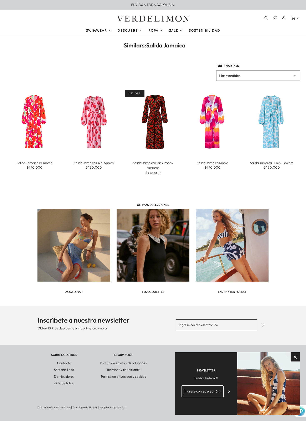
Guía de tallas (64, 383)
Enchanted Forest (232, 292)
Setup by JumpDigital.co (112, 407)
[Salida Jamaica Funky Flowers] (272, 122)
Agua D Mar (74, 292)
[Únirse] (263, 325)
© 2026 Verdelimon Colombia (54, 407)
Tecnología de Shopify (84, 407)
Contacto (64, 363)
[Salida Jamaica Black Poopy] (153, 122)
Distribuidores (64, 376)
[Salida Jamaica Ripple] (212, 122)
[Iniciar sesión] (283, 18)
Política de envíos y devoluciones (123, 363)
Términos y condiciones (123, 370)
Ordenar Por (227, 66)
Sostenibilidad (204, 30)
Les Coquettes (153, 292)
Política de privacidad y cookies (123, 376)
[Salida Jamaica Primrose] (34, 122)
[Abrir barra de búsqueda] (266, 17)
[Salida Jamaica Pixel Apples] (94, 122)
